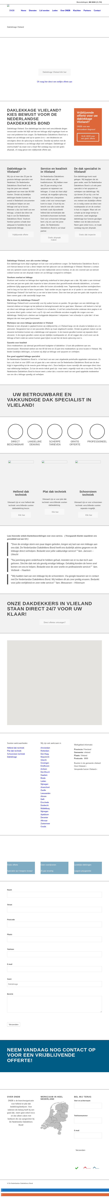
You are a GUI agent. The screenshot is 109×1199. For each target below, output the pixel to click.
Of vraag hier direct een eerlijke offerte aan (54, 82)
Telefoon (10, 949)
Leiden (43, 781)
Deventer (44, 817)
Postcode (11, 920)
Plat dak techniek (14, 751)
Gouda (43, 826)
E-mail (9, 964)
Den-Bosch (45, 772)
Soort (9, 979)
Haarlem (44, 775)
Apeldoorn (45, 814)
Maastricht (45, 757)
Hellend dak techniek (15, 748)
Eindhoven (45, 766)
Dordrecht (45, 805)
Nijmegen (44, 784)
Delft (42, 799)
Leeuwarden (45, 793)
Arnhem (44, 769)
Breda (43, 778)
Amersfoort (45, 787)
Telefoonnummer (81, 1116)
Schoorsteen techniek (16, 754)
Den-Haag (45, 754)
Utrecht (44, 760)
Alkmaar (44, 821)
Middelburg (45, 808)
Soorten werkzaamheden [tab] (17, 743)
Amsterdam (45, 748)
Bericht (10, 994)
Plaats (9, 934)
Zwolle (43, 790)
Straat (9, 905)
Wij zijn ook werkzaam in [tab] (51, 743)
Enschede (45, 802)
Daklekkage (12, 757)
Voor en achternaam (82, 1101)
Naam (9, 890)
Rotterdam (45, 751)
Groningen (45, 763)
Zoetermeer (45, 823)
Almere (43, 796)
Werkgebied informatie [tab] (83, 745)
